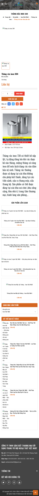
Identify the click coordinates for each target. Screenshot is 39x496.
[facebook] (9, 482)
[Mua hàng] (36, 212)
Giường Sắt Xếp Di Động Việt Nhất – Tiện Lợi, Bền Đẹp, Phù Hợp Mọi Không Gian (23, 412)
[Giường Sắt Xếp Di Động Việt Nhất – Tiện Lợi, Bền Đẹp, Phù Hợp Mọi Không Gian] (6, 419)
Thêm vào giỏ (12, 99)
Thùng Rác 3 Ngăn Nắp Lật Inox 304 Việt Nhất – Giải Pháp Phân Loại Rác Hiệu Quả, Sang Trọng (19, 245)
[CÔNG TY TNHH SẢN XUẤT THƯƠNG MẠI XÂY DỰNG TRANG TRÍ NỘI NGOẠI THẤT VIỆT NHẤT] (19, 4)
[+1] (21, 103)
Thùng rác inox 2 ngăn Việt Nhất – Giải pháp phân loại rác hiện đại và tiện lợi (19, 270)
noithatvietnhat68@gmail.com (13, 462)
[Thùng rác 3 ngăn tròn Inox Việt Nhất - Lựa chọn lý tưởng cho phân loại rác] (19, 212)
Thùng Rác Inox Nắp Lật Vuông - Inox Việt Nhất (19, 293)
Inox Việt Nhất (6, 312)
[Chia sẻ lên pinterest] (17, 103)
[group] (20, 44)
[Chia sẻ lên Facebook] (9, 103)
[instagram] (14, 482)
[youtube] (20, 482)
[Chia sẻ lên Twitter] (13, 103)
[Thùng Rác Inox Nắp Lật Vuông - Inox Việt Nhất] (19, 284)
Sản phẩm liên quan (19, 202)
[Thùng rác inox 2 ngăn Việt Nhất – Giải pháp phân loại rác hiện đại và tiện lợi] (19, 260)
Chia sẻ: (4, 104)
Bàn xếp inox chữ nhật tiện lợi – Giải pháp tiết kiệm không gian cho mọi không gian (23, 324)
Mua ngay (19, 93)
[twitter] (4, 482)
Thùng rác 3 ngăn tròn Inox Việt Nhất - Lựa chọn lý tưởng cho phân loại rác (19, 221)
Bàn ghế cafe (6, 309)
